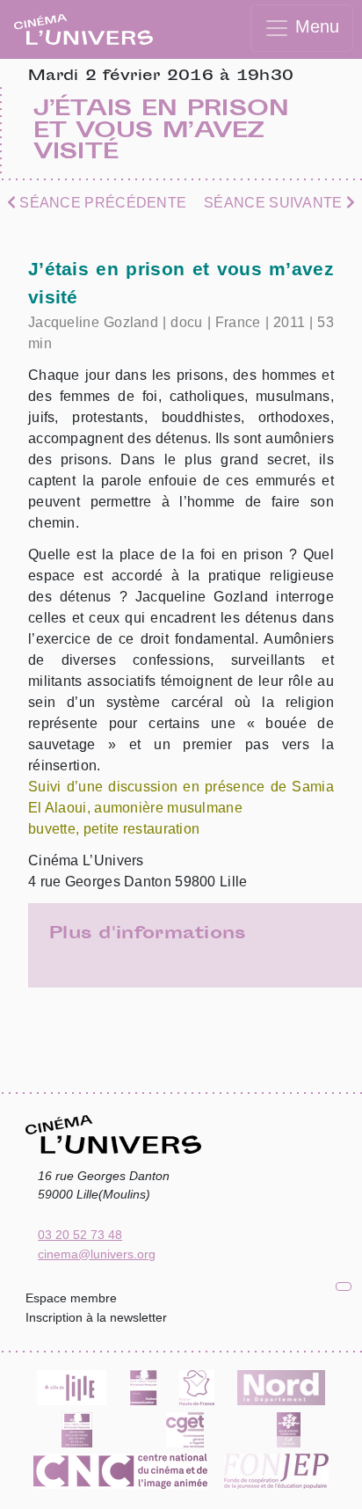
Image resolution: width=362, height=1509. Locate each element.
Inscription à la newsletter (96, 1317)
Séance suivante (275, 202)
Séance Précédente (101, 202)
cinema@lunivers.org (97, 1254)
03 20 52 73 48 (80, 1235)
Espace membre (71, 1298)
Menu (314, 26)
